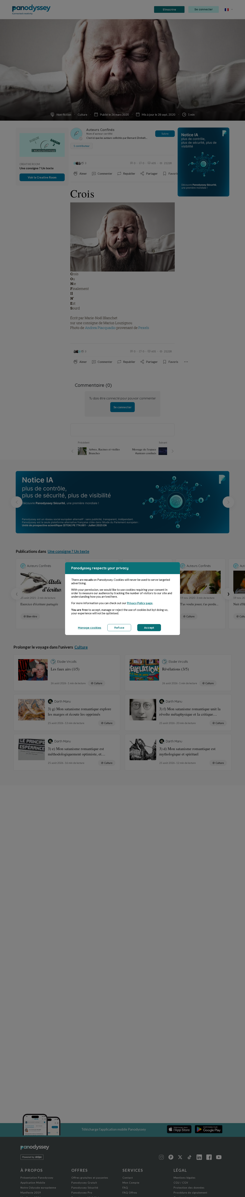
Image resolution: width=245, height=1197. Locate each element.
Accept (149, 627)
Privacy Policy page (140, 603)
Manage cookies (89, 627)
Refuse (119, 627)
